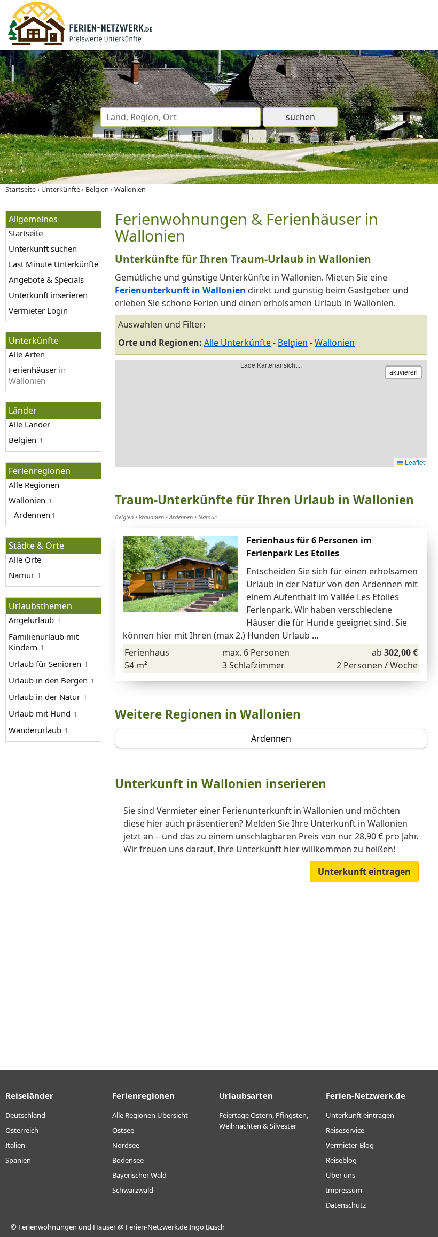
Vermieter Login (38, 310)
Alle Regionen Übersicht (150, 1115)
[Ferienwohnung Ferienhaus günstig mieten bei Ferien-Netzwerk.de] (80, 44)
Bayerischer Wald (139, 1175)
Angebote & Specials (46, 279)
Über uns (340, 1175)
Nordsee (125, 1145)
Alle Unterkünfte (237, 342)
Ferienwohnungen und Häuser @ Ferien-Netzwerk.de (102, 1227)
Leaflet (414, 461)
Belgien (22, 439)
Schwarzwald (132, 1190)
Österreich (21, 1130)
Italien (15, 1145)
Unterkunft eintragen (364, 871)
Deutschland (25, 1115)
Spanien (18, 1160)
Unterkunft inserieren (48, 295)
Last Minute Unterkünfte (53, 264)
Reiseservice (345, 1130)
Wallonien (27, 500)
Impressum (344, 1190)
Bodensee (128, 1160)
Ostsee (123, 1130)
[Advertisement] (271, 973)
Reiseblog (341, 1160)
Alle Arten (27, 354)
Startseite (26, 233)
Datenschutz (346, 1205)
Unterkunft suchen (43, 248)
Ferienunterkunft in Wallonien (180, 290)
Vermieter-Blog (350, 1145)
